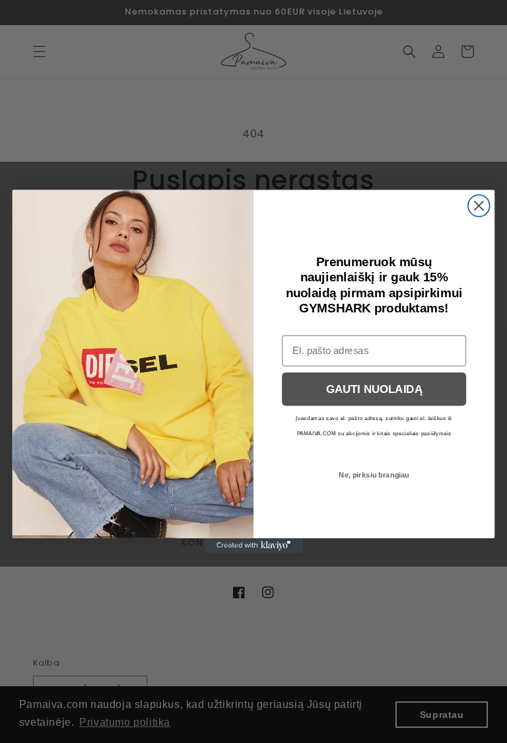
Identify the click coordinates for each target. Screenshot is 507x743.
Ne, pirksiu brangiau (374, 475)
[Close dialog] (479, 206)
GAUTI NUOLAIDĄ (374, 389)
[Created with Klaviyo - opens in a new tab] (253, 545)
